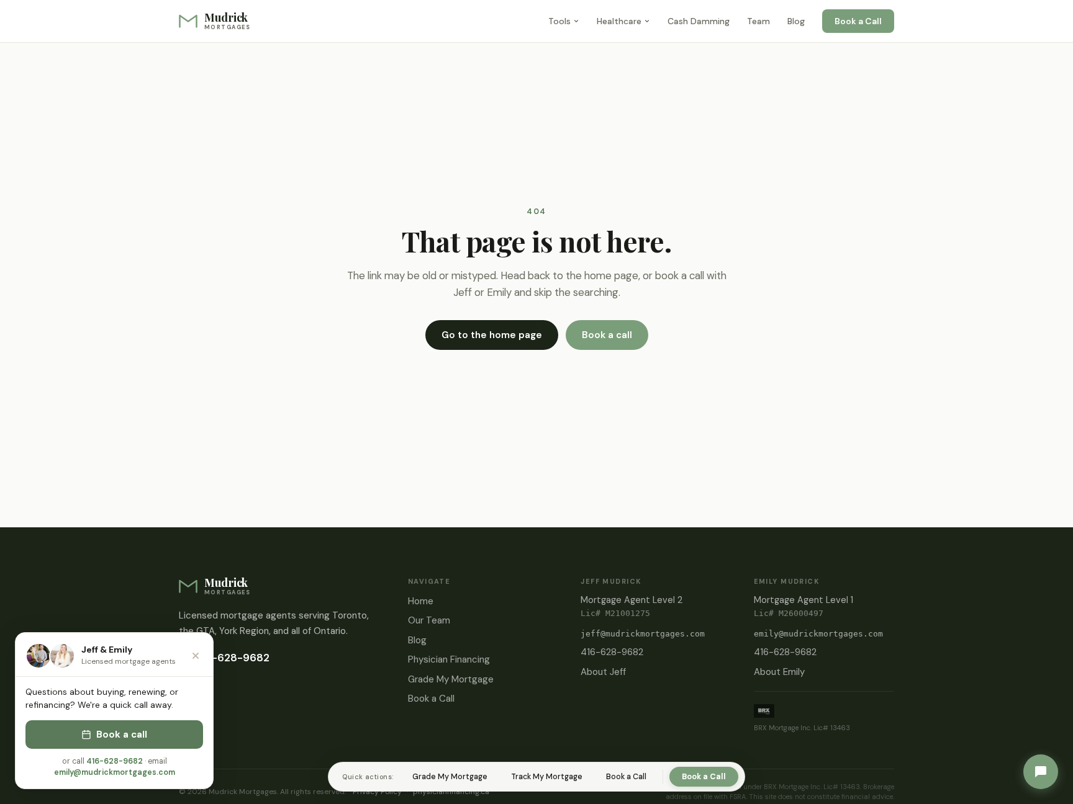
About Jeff (603, 672)
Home (420, 601)
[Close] (195, 655)
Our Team (429, 620)
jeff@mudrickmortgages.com (643, 633)
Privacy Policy (377, 792)
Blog (796, 21)
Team (758, 21)
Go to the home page (491, 335)
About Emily (779, 672)
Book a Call (858, 21)
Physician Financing (449, 659)
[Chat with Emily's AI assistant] (1040, 771)
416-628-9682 (231, 657)
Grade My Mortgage (451, 679)
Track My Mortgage (546, 777)
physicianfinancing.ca (451, 792)
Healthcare (619, 21)
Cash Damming (699, 21)
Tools (559, 21)
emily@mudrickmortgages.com (818, 633)
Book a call (607, 335)
